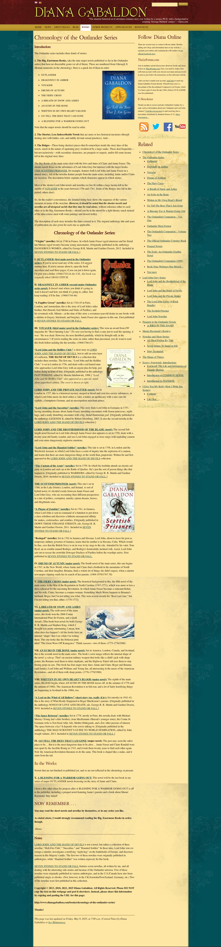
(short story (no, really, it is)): (70, 697)
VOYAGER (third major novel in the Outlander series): (69, 328)
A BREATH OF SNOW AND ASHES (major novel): (57, 608)
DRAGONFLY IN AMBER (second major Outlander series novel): (65, 286)
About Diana (62, 27)
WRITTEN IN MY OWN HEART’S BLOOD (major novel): (74, 679)
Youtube (180, 127)
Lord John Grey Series (154, 277)
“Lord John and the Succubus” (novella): (56, 408)
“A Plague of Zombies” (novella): (52, 509)
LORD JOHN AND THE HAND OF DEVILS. (65, 351)
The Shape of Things (153, 357)
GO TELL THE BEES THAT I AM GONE (63, 741)
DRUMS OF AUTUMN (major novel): (59, 563)
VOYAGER (51, 188)
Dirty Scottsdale (155, 351)
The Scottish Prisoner (158, 310)
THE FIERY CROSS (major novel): (57, 581)
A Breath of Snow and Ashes (162, 189)
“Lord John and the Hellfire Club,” (53, 349)
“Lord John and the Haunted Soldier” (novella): (60, 447)
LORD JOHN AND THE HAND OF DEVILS (59, 422)
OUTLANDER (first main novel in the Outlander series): (62, 261)
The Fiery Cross (155, 183)
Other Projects (102, 27)
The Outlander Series (153, 157)
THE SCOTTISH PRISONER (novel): (55, 484)
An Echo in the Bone (158, 194)
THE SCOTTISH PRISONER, (51, 170)
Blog (76, 27)
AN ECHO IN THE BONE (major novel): (62, 650)
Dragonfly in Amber (157, 166)
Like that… (153, 399)
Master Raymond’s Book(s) (157, 331)
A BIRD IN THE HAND (160, 325)
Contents (151, 393)
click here (170, 80)
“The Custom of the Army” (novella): (54, 465)
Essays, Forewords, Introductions (159, 362)
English (36, 2)
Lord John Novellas (157, 316)
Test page (152, 272)
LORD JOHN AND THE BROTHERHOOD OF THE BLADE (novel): (73, 429)
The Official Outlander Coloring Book (166, 240)
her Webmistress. (57, 922)
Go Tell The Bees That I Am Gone (165, 205)
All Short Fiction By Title (160, 340)
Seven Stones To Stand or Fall (162, 345)
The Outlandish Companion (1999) (165, 261)
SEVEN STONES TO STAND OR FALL (56, 866)
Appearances (123, 27)
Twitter (156, 127)
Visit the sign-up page (153, 111)
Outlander (152, 161)
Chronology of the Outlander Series (161, 151)
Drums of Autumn (156, 177)
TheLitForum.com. (153, 68)
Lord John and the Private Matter (164, 296)
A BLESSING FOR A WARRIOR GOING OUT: (65, 777)
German (40, 2)
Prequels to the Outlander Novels (159, 321)
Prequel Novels (154, 246)
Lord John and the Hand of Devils (164, 290)
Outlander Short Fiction (159, 226)
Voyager (151, 172)
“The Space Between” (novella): (51, 715)
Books (85, 27)
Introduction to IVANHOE (161, 381)
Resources (141, 27)
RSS (143, 127)
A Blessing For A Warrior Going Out (166, 211)
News (48, 27)
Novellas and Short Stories (156, 336)
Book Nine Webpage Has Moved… (165, 266)
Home (38, 27)
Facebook (168, 127)
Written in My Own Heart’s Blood (164, 200)
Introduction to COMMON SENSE (165, 375)
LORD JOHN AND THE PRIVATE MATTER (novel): (64, 389)
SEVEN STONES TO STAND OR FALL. (56, 252)
